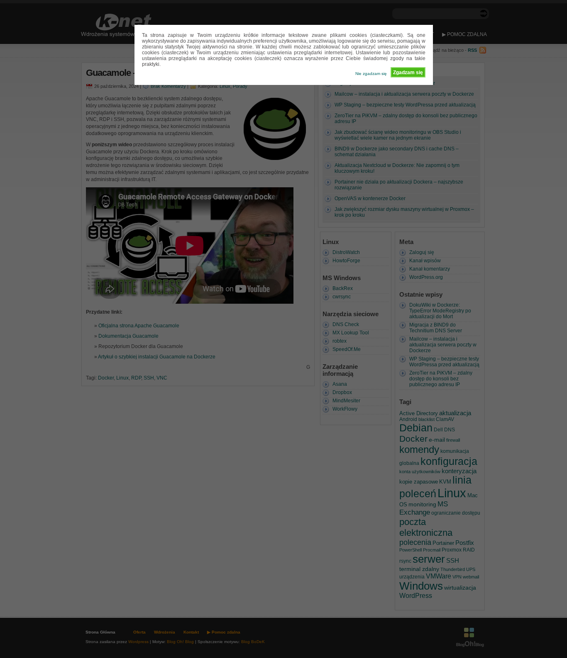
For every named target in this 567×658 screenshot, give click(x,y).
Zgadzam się (408, 72)
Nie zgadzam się (371, 73)
